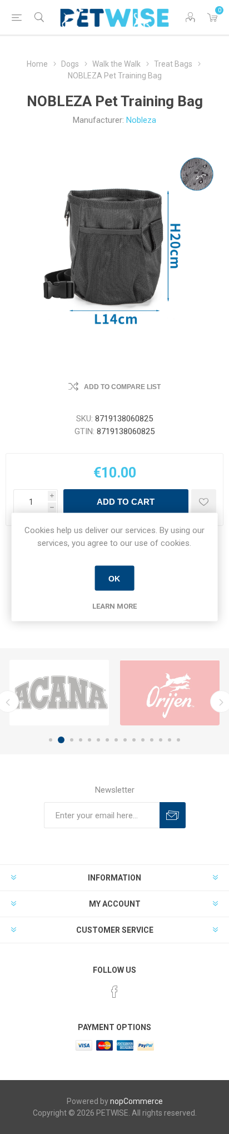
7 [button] (107, 740)
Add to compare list (122, 387)
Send (173, 815)
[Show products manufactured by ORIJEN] (170, 692)
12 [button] (151, 740)
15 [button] (178, 740)
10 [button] (134, 740)
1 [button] (50, 740)
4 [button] (80, 740)
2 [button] (61, 740)
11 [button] (143, 740)
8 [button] (116, 740)
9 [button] (125, 740)
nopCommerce (136, 1101)
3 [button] (71, 740)
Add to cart (126, 501)
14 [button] (169, 740)
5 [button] (89, 740)
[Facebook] (114, 992)
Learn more (114, 606)
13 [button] (160, 740)
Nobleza (141, 120)
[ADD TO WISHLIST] (203, 501)
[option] (59, 692)
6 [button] (98, 740)
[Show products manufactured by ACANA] (59, 692)
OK (114, 578)
